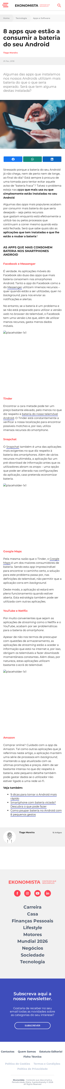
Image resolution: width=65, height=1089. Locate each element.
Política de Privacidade (32, 1068)
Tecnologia (21, 18)
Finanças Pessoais (32, 920)
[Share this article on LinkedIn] (52, 159)
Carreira (32, 907)
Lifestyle (32, 927)
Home (6, 18)
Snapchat (12, 446)
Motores (32, 934)
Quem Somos (27, 1051)
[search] (59, 5)
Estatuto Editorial (50, 1051)
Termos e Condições (47, 1063)
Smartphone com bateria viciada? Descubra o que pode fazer (33, 804)
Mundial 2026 (32, 941)
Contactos (7, 1051)
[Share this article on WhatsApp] (32, 159)
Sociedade (32, 955)
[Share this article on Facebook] (13, 159)
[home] (32, 5)
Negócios (32, 948)
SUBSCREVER (32, 1025)
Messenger (14, 287)
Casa (32, 914)
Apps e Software (41, 18)
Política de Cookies (17, 1063)
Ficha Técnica (32, 1056)
